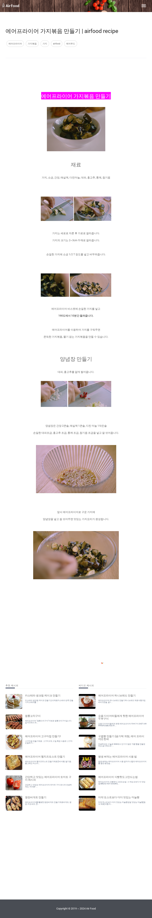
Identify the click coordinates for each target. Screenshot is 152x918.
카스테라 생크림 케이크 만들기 (42, 695)
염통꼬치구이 (33, 716)
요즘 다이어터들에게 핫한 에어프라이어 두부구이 (121, 717)
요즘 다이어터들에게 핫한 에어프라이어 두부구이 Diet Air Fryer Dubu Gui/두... (122, 725)
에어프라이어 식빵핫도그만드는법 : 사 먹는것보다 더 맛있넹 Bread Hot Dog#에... (121, 783)
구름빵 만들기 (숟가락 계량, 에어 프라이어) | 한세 (121, 737)
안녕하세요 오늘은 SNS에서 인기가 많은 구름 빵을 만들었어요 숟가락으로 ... (121, 745)
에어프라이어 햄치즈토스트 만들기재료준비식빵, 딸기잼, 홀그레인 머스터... (48, 762)
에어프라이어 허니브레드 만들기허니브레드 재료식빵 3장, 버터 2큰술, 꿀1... (122, 701)
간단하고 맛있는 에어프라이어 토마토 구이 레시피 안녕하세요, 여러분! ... (48, 786)
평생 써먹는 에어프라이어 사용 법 (117, 756)
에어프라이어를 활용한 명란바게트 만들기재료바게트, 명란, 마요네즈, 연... (48, 803)
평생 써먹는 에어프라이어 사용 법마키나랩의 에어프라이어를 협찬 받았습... (122, 762)
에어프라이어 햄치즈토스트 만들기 (45, 756)
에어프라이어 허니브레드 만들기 (117, 695)
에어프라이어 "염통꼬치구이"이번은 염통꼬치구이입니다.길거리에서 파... (48, 722)
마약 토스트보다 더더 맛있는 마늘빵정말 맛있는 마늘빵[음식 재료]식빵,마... (122, 803)
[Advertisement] (76, 72)
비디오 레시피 (86, 685)
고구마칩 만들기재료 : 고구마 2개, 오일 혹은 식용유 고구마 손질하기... (48, 742)
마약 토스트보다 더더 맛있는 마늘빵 (118, 797)
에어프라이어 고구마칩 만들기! (43, 736)
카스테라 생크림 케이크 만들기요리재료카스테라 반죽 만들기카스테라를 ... (49, 701)
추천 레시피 (12, 685)
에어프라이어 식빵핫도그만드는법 (118, 777)
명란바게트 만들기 (35, 797)
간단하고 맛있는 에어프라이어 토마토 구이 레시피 (48, 778)
